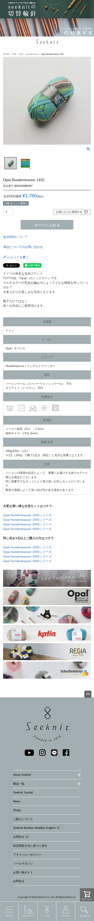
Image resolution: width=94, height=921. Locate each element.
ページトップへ (87, 694)
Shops (17, 810)
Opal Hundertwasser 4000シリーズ (27, 529)
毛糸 (14, 54)
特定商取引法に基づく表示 (30, 845)
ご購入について (23, 819)
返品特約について (15, 237)
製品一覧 (18, 783)
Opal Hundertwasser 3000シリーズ (27, 524)
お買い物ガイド (23, 872)
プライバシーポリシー (27, 854)
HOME (6, 54)
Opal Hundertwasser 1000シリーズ (27, 515)
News (16, 801)
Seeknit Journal (23, 792)
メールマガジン (23, 863)
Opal (21, 54)
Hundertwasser (32, 54)
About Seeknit (22, 774)
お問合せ (18, 836)
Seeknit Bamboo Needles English (34, 827)
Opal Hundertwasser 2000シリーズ (27, 519)
